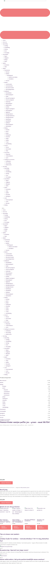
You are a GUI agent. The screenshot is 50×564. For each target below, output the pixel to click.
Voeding (6, 45)
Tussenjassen (7, 391)
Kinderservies (9, 164)
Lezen (7, 201)
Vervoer (6, 145)
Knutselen (8, 194)
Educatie (7, 203)
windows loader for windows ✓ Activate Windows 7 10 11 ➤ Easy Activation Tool (24, 539)
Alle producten (3, 380)
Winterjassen (6, 393)
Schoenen (8, 136)
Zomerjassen (6, 395)
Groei (5, 51)
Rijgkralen (8, 112)
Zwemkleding (8, 143)
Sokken (7, 140)
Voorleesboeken (9, 86)
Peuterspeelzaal (9, 199)
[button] (25, 208)
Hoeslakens (11, 79)
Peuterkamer (7, 70)
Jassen (7, 131)
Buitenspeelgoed (9, 94)
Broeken (7, 129)
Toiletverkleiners (9, 156)
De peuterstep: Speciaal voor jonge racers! (14, 550)
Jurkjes (7, 133)
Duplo (7, 96)
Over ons (5, 42)
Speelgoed (6, 91)
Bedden (7, 73)
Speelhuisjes (8, 119)
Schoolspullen (3, 411)
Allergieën (8, 184)
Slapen (5, 56)
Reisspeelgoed (9, 110)
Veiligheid (6, 58)
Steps (7, 150)
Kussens (7, 80)
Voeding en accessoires (9, 159)
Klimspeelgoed (9, 103)
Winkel (4, 68)
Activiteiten (6, 65)
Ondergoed (8, 135)
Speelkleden (8, 121)
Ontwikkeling (7, 47)
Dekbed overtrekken (13, 77)
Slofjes (7, 138)
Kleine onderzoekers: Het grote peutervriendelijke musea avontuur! (22, 559)
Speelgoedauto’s (9, 114)
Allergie (5, 59)
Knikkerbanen (9, 105)
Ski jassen (6, 389)
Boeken (6, 82)
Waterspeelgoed (9, 124)
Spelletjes (8, 122)
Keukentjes (8, 101)
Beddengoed (10, 75)
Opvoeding (5, 43)
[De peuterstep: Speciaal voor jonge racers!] (6, 546)
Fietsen (7, 147)
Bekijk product (6, 482)
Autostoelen (8, 149)
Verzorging (6, 52)
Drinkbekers (8, 161)
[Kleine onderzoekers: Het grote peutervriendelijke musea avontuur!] (3, 555)
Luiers (7, 157)
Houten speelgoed (10, 100)
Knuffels (7, 107)
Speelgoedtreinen (9, 117)
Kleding (5, 128)
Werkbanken (8, 126)
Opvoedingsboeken (10, 89)
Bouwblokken (9, 93)
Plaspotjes (8, 154)
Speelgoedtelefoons (10, 115)
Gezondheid (5, 54)
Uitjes (5, 66)
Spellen (7, 192)
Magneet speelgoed (10, 108)
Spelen (4, 63)
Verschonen (6, 152)
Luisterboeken (9, 84)
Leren (5, 198)
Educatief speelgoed (10, 98)
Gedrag (6, 49)
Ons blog (5, 166)
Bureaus (7, 72)
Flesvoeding (8, 163)
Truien (7, 142)
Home (4, 40)
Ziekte (5, 61)
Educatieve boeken (10, 87)
